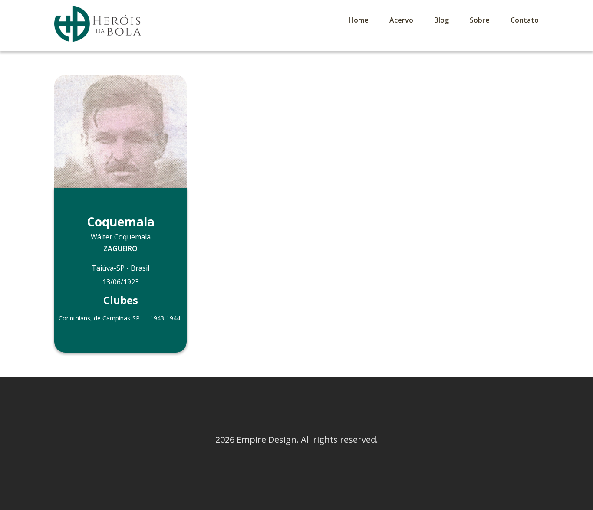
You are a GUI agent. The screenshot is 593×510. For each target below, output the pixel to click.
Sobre (480, 20)
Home (359, 20)
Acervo (401, 20)
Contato (525, 20)
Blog (441, 20)
